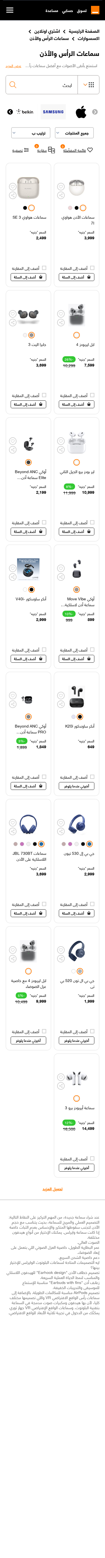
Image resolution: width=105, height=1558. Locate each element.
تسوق (82, 10)
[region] (76, 225)
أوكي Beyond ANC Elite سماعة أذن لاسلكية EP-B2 (30, 474)
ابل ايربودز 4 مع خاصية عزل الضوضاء (28, 983)
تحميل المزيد (52, 1188)
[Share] (61, 195)
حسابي (67, 10)
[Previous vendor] (94, 111)
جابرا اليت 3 (37, 344)
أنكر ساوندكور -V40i (31, 599)
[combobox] (42, 84)
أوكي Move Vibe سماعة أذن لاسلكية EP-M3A (79, 601)
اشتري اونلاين (47, 30)
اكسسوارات (88, 38)
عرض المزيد (13, 65)
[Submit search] (13, 84)
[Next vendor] (10, 111)
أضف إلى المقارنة (73, 267)
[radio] (83, 208)
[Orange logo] (93, 10)
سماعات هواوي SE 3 (29, 217)
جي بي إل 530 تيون (79, 853)
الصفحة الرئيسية (84, 30)
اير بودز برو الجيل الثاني (77, 471)
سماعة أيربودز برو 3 (79, 1107)
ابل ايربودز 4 (85, 344)
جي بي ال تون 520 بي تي (77, 983)
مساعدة (52, 10)
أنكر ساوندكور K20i (79, 726)
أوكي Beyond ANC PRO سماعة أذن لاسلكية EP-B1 (30, 729)
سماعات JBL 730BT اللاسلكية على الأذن (29, 856)
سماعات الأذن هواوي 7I (78, 220)
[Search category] (88, 84)
